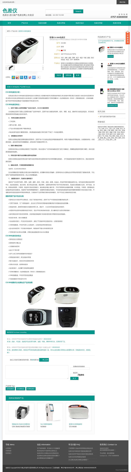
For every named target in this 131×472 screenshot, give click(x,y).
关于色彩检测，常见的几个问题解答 (48, 448)
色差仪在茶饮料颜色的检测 (77, 457)
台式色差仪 (10, 389)
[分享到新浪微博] (17, 77)
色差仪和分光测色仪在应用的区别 (48, 453)
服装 (69, 58)
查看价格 (68, 75)
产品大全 (14, 31)
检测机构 (76, 59)
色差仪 (24, 95)
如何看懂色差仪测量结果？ (45, 458)
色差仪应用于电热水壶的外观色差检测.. (81, 454)
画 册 (77, 75)
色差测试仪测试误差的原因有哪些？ (48, 455)
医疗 (92, 58)
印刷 (85, 58)
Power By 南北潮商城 (121, 470)
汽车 (62, 58)
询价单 (59, 75)
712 (59, 15)
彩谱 (62, 46)
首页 (8, 31)
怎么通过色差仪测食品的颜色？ (78, 460)
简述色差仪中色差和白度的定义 (47, 451)
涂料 (66, 58)
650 (62, 15)
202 (57, 15)
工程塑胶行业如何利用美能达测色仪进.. (81, 448)
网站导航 (122, 2)
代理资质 (8, 451)
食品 (67, 59)
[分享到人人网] (25, 77)
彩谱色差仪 (30, 389)
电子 (77, 58)
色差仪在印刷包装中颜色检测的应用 (79, 451)
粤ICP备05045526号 (67, 468)
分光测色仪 (20, 389)
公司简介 (8, 448)
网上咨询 (45, 360)
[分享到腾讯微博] (21, 77)
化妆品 (63, 59)
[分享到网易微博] (30, 77)
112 (54, 15)
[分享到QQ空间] (13, 77)
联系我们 (8, 453)
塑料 (73, 58)
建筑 (88, 58)
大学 (71, 59)
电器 (81, 58)
